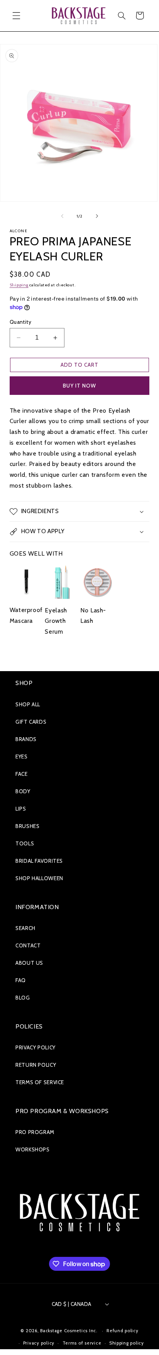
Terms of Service (39, 1082)
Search (25, 928)
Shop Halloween (39, 878)
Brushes (27, 826)
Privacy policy (38, 1343)
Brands (26, 739)
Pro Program (34, 1132)
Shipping (19, 284)
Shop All (27, 704)
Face (21, 774)
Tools (24, 843)
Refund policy (123, 1330)
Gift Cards (30, 722)
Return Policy (35, 1065)
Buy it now (79, 386)
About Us (29, 963)
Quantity (20, 322)
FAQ (20, 980)
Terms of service (82, 1343)
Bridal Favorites (39, 861)
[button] (16, 15)
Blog (22, 998)
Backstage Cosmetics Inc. (69, 1330)
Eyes (21, 756)
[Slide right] (96, 216)
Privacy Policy (35, 1047)
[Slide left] (62, 216)
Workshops (32, 1149)
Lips (20, 809)
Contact (28, 945)
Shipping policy (126, 1343)
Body (22, 791)
